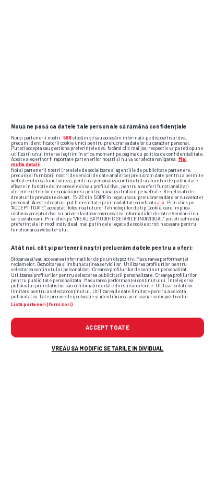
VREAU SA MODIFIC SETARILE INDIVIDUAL (108, 348)
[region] (107, 239)
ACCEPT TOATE (107, 327)
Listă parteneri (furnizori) (42, 304)
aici (160, 202)
